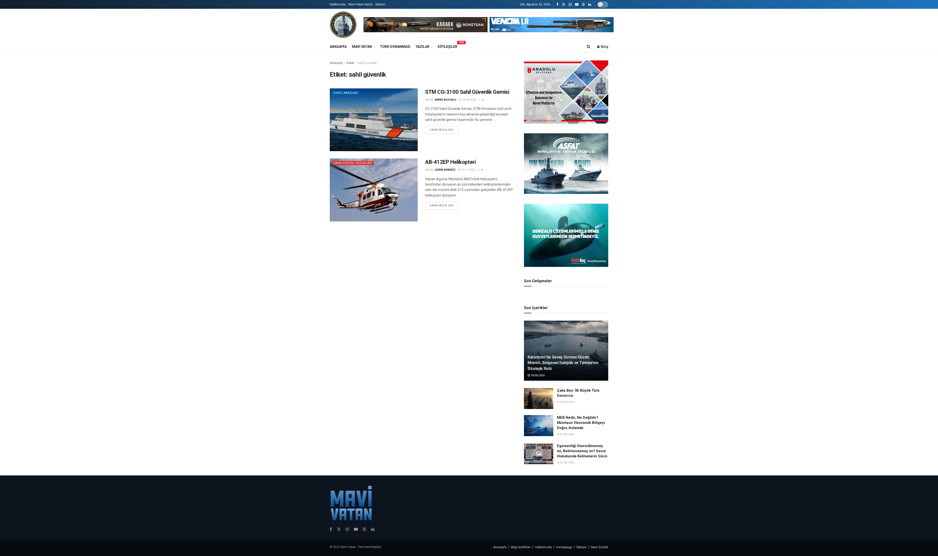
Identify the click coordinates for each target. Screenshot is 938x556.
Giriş (604, 47)
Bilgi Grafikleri (521, 547)
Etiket (350, 63)
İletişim (380, 4)
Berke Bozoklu (445, 99)
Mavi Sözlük (599, 547)
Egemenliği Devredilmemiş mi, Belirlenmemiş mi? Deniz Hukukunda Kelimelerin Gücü (582, 451)
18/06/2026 (537, 375)
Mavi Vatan (362, 47)
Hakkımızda (338, 4)
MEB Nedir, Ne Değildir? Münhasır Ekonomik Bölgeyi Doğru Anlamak (581, 422)
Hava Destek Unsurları (353, 163)
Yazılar (422, 47)
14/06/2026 (566, 402)
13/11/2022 (467, 169)
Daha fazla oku (442, 129)
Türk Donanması (395, 47)
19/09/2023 (468, 99)
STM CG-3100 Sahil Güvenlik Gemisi (467, 92)
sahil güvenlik (367, 63)
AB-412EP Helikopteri (450, 162)
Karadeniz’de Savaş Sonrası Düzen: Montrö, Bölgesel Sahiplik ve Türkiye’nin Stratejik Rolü (563, 363)
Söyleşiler (447, 46)
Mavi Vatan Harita (361, 4)
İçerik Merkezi (445, 169)
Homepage (564, 547)
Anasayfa (338, 47)
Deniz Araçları (346, 92)
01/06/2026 (566, 434)
